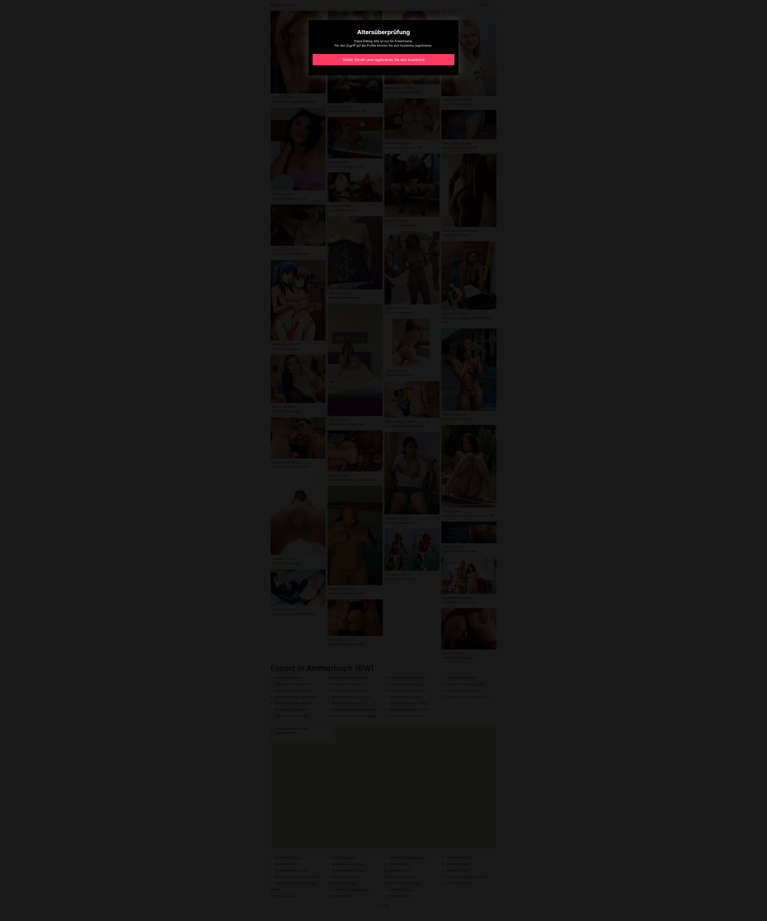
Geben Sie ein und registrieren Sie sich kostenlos (383, 60)
